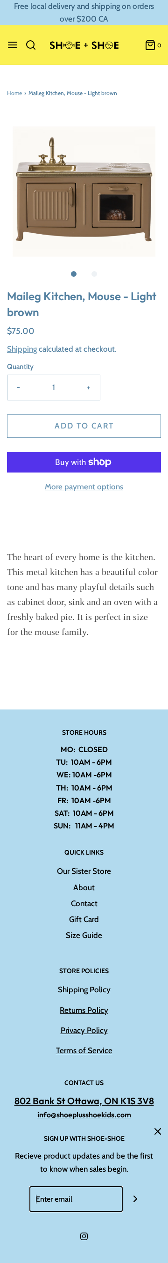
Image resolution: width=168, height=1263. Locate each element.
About (84, 887)
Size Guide (84, 935)
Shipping (22, 349)
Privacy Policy (84, 1030)
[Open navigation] (12, 45)
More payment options (84, 486)
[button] (84, 184)
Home (14, 92)
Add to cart (84, 425)
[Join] (135, 1199)
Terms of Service (84, 1050)
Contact (84, 903)
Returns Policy (84, 1010)
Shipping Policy (84, 989)
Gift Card (84, 919)
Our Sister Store (84, 871)
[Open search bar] (34, 45)
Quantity (20, 366)
